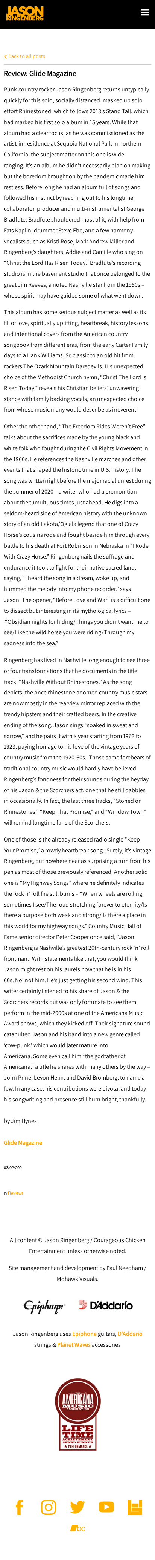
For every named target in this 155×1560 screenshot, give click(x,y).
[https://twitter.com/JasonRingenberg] (77, 1507)
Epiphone (84, 1334)
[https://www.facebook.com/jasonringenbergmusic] (19, 1507)
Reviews (16, 1193)
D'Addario (130, 1334)
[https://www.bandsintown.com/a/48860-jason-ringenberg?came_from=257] (135, 1507)
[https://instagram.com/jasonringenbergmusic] (48, 1507)
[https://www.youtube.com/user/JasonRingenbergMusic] (106, 1507)
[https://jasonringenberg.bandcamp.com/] (77, 1528)
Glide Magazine (23, 1143)
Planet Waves (74, 1345)
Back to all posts (26, 55)
